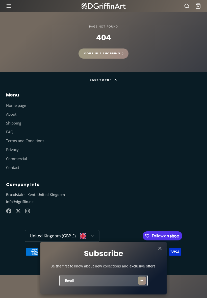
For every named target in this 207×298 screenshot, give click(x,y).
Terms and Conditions (25, 140)
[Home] (104, 6)
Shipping (13, 123)
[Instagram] (28, 211)
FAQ (9, 132)
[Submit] (142, 281)
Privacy (12, 149)
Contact (12, 167)
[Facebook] (8, 211)
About (11, 114)
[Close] (160, 248)
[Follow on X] (18, 211)
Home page (16, 105)
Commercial (16, 158)
